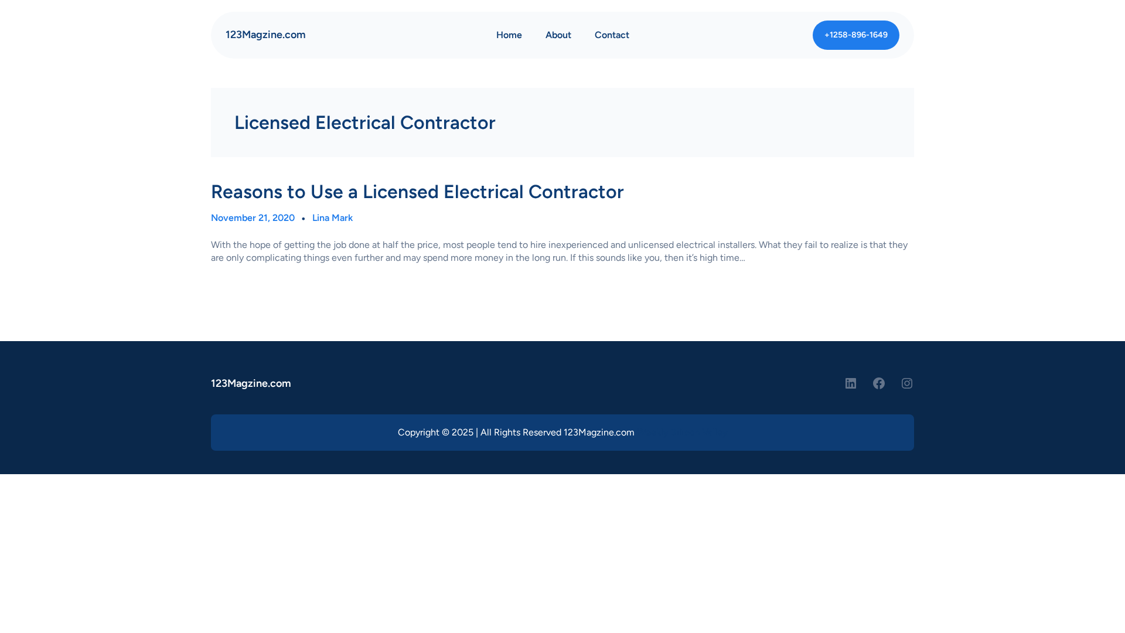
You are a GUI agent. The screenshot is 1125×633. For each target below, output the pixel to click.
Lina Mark (332, 217)
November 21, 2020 (253, 217)
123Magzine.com (266, 34)
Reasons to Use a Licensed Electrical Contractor (417, 192)
